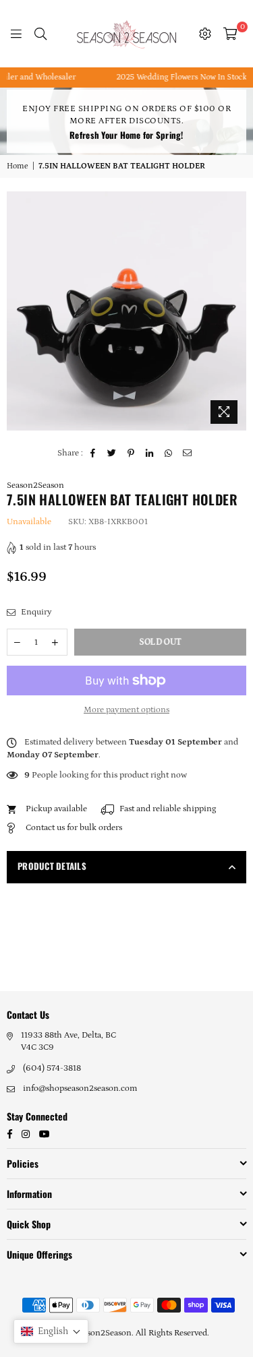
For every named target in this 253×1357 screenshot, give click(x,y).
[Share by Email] (188, 453)
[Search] (40, 34)
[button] (51, 1331)
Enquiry (35, 612)
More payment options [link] (126, 710)
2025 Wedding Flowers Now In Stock (174, 77)
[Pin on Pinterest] (131, 453)
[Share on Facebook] (93, 453)
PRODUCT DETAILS (52, 866)
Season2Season (35, 485)
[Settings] (205, 34)
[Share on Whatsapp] (169, 453)
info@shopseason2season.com (80, 1088)
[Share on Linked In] (150, 453)
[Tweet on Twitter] (112, 453)
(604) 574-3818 (52, 1068)
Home (17, 166)
